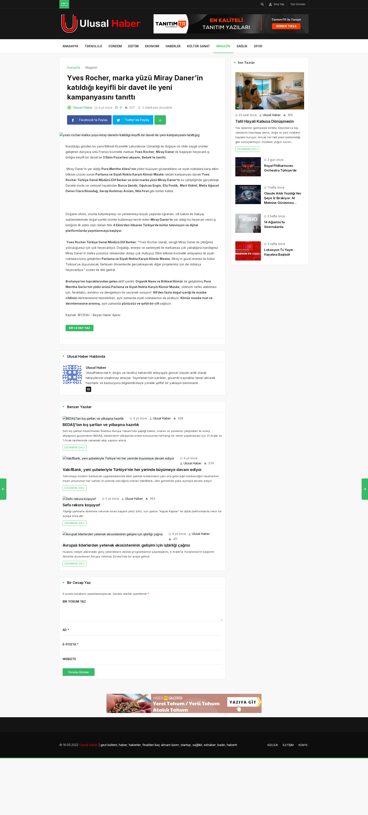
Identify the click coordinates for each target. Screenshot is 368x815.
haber (123, 745)
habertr (232, 745)
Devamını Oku (75, 447)
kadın (221, 745)
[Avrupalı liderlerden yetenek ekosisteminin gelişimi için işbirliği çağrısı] (113, 534)
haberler (135, 745)
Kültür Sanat (198, 46)
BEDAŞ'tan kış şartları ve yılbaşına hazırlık (101, 424)
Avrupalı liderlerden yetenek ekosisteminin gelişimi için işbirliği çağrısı (126, 545)
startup (186, 745)
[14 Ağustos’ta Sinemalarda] (248, 223)
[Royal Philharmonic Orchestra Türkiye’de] (248, 166)
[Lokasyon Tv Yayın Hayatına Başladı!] (248, 250)
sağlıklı (197, 745)
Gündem (115, 46)
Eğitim (133, 46)
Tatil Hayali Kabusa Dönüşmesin (264, 121)
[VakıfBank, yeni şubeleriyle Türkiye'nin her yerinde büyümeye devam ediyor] (118, 458)
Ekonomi (152, 46)
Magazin (223, 46)
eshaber (210, 745)
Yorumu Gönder (78, 672)
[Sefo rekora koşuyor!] (79, 498)
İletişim (288, 745)
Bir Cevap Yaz (79, 328)
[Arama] (262, 4)
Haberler (173, 46)
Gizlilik (272, 745)
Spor (258, 46)
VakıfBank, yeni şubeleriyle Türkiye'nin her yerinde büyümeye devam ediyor (132, 469)
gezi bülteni (109, 745)
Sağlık (242, 46)
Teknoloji (93, 46)
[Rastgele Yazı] (64, 4)
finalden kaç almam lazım (160, 745)
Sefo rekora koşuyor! (81, 505)
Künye (303, 745)
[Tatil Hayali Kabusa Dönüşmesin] (269, 90)
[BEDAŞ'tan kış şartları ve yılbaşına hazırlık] (93, 418)
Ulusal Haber (83, 107)
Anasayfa (70, 46)
